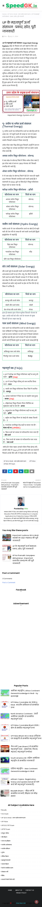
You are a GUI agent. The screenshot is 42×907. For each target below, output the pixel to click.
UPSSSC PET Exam (9, 464)
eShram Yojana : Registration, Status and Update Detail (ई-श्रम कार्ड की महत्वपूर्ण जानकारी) (25, 782)
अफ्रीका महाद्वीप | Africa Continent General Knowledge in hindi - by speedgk (25, 693)
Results (4, 810)
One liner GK (21, 903)
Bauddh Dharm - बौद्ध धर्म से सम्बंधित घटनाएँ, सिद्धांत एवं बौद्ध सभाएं (24, 793)
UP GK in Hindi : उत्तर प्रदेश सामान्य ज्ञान (19, 14)
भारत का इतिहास (5, 841)
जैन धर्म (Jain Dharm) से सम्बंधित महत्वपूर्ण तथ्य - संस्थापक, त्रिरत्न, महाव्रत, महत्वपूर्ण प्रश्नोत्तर (24, 749)
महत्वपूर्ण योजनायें (5, 860)
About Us (18, 890)
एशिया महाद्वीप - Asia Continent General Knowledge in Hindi (24, 769)
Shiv (5, 36)
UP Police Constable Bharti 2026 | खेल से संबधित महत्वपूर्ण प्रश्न (25, 726)
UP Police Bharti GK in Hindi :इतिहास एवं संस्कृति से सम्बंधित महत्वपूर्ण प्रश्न (26, 737)
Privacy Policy (21, 893)
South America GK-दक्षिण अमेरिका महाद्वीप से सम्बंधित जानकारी (25, 759)
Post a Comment (8, 582)
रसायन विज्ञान (5, 864)
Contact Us (30, 890)
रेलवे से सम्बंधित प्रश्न (7, 868)
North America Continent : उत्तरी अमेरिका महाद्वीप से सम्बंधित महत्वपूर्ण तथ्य (24, 716)
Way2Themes (23, 897)
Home (4, 14)
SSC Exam (4, 814)
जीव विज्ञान (4, 837)
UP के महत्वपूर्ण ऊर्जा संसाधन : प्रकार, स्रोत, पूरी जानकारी (24, 547)
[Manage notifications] (36, 902)
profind (21, 899)
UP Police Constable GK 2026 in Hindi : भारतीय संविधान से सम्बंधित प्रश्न (25, 705)
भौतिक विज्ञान (5, 856)
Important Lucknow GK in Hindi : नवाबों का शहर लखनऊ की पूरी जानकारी (25, 538)
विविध (2, 875)
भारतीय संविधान (5, 848)
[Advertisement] (18, 642)
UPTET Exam (5, 829)
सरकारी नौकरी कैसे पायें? (8, 879)
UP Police (32, 461)
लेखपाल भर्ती (4, 872)
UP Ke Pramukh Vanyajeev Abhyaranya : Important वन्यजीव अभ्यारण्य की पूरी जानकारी (23, 559)
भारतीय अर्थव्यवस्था (6, 845)
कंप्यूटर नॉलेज (5, 833)
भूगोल (3, 852)
